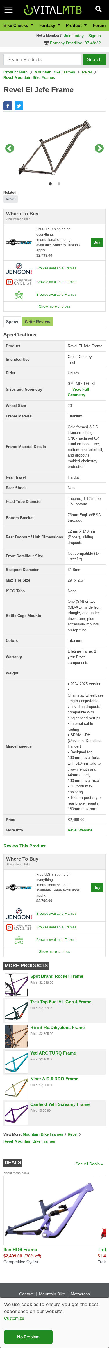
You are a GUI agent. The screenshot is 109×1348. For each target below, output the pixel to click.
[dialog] (54, 1323)
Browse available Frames (56, 268)
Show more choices (54, 306)
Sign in (94, 35)
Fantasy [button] (47, 25)
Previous (9, 149)
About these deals (16, 1173)
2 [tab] (57, 182)
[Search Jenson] (19, 268)
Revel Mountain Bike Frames (29, 77)
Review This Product (24, 845)
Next (99, 149)
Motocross (80, 1293)
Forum (99, 25)
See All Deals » (89, 1164)
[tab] (12, 321)
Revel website (80, 830)
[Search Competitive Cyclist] (19, 282)
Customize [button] (14, 1318)
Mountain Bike (52, 1293)
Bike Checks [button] (16, 25)
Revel (87, 72)
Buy (96, 242)
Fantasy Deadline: (75, 42)
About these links (18, 219)
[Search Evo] (19, 294)
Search (94, 59)
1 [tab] (49, 182)
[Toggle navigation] (8, 10)
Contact (26, 1293)
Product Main (15, 72)
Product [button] (74, 25)
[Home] (52, 9)
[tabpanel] (54, 148)
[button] (7, 105)
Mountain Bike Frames (55, 72)
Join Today (74, 35)
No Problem (28, 1336)
